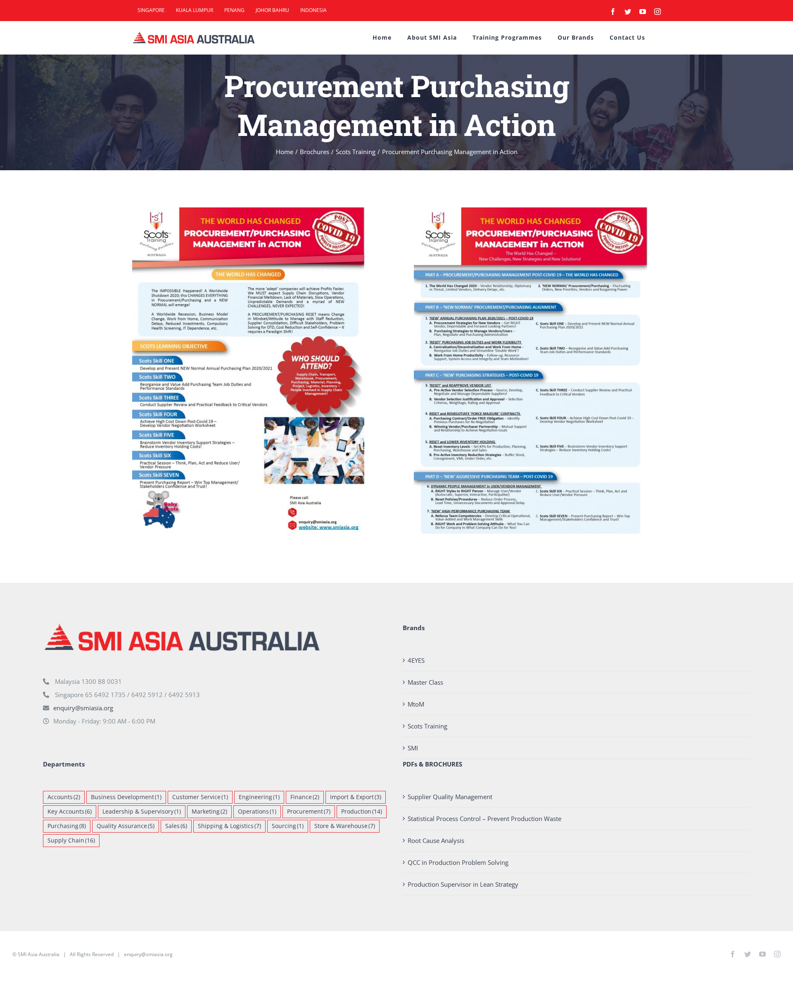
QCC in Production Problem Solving (458, 862)
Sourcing (288, 826)
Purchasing (66, 826)
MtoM (416, 704)
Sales (176, 826)
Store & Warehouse (344, 826)
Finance (304, 797)
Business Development (126, 797)
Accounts (63, 797)
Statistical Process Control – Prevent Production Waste (484, 818)
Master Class (425, 682)
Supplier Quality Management (450, 797)
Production (361, 811)
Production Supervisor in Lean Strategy (463, 884)
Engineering (259, 797)
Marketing (209, 811)
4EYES (416, 660)
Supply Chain (71, 840)
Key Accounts (69, 811)
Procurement (308, 811)
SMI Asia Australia (38, 954)
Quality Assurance (125, 826)
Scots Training (427, 726)
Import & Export (355, 797)
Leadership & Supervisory (141, 811)
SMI (413, 748)
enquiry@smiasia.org (83, 708)
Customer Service (200, 797)
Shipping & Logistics (229, 826)
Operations (257, 811)
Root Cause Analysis (436, 840)
